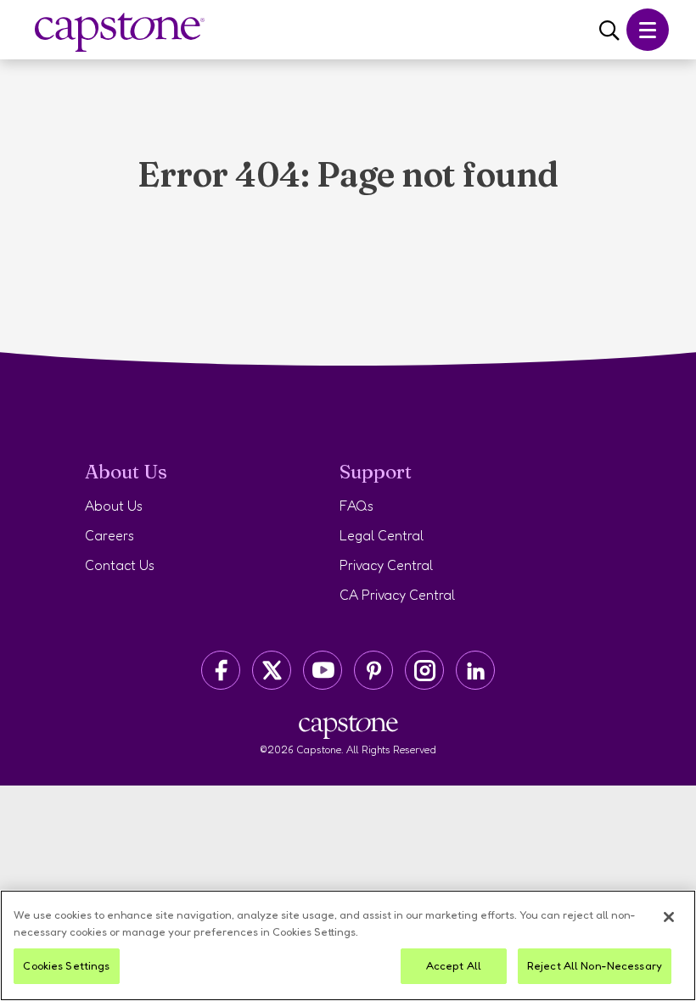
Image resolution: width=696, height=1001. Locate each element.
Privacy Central (386, 564)
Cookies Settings (66, 965)
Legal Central (382, 535)
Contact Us (119, 564)
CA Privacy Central (397, 594)
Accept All (453, 965)
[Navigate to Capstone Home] (120, 33)
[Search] (609, 31)
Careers (109, 535)
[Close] (669, 917)
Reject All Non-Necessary (594, 965)
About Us (114, 505)
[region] (348, 945)
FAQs (356, 505)
